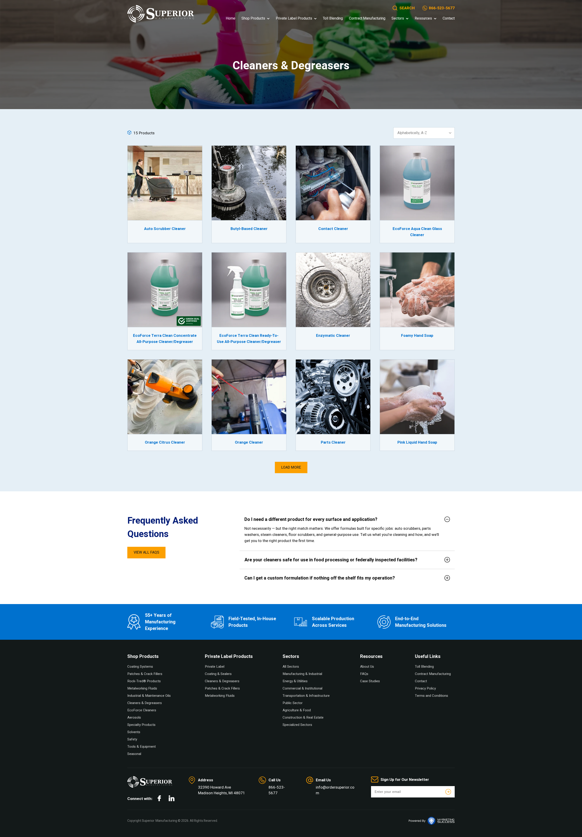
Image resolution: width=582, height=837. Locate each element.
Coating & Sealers (218, 673)
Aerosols (134, 717)
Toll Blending (333, 18)
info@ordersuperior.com (335, 790)
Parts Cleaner (333, 442)
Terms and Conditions (431, 695)
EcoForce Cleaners (141, 710)
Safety (132, 739)
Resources (423, 18)
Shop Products (253, 18)
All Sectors (291, 666)
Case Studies (370, 681)
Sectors (397, 18)
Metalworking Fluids (142, 688)
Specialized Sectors (297, 724)
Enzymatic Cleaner (333, 335)
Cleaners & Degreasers (144, 702)
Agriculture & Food (297, 710)
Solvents (133, 732)
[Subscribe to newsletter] (448, 792)
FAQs (364, 673)
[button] (403, 8)
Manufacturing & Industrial (302, 673)
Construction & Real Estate (303, 717)
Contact (449, 18)
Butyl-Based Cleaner (249, 229)
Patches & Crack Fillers (144, 673)
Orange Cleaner (249, 442)
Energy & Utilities (295, 681)
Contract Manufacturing (367, 18)
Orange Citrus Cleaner (165, 442)
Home (230, 18)
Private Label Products (294, 18)
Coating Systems (140, 666)
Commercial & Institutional (302, 688)
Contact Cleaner (333, 229)
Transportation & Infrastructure (306, 695)
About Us (367, 666)
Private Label (214, 666)
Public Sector (293, 702)
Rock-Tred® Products (144, 681)
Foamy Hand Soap (417, 335)
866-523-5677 (442, 8)
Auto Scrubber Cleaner (165, 229)
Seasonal (134, 753)
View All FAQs (146, 552)
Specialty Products (141, 724)
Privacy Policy (425, 688)
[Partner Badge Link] (432, 821)
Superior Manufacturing (159, 820)
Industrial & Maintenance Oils (149, 695)
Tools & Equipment (141, 746)
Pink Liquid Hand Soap (417, 442)
